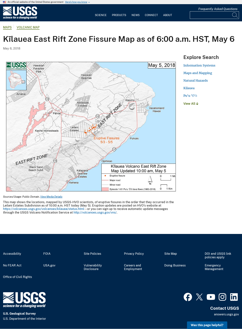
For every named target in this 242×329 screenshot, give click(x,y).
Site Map (170, 253)
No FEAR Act (12, 265)
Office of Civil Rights (17, 277)
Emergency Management (214, 267)
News (136, 15)
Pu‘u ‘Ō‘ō (190, 96)
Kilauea (189, 88)
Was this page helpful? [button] (207, 325)
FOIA (46, 253)
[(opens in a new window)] (188, 296)
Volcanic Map (28, 27)
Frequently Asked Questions (217, 9)
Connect (151, 15)
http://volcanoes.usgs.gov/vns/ (95, 212)
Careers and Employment (133, 267)
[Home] (20, 18)
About (167, 15)
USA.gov (49, 265)
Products (119, 15)
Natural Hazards (195, 80)
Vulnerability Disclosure (93, 267)
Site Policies (92, 253)
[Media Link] (91, 127)
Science (101, 15)
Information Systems (199, 65)
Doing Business (175, 265)
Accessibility (12, 253)
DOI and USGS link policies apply (218, 255)
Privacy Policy (134, 253)
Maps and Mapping (197, 73)
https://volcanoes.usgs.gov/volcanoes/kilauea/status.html (43, 209)
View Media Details (51, 196)
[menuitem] (100, 12)
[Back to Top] (228, 315)
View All (189, 103)
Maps (7, 27)
